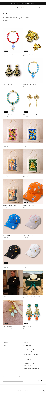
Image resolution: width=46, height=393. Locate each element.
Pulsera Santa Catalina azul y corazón (30, 84)
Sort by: (25, 25)
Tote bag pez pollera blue (27, 144)
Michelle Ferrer (21, 390)
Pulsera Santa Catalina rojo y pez (9, 54)
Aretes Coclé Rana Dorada (7, 84)
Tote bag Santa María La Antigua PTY (9, 205)
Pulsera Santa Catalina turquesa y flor (9, 114)
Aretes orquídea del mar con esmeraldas (30, 114)
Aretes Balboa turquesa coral (28, 326)
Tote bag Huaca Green (27, 175)
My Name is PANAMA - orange (28, 205)
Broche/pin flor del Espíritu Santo (29, 54)
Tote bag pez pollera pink (7, 144)
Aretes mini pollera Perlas (7, 326)
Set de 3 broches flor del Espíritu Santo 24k (10, 296)
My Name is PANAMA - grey (28, 235)
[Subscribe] (21, 380)
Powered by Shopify (26, 390)
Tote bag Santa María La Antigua (9, 175)
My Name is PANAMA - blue (7, 235)
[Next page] (26, 333)
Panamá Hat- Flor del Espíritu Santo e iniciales (31, 296)
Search (4, 345)
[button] (3, 7)
